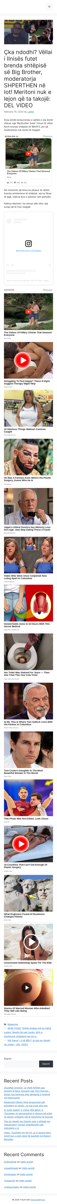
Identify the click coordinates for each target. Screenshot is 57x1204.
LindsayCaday (11, 1187)
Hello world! (26, 1162)
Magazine (13, 1024)
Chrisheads (10, 1174)
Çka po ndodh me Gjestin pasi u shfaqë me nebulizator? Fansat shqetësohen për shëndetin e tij (27, 1124)
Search (7, 1058)
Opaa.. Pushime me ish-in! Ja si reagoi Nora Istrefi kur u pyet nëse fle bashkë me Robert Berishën (27, 1136)
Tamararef (9, 1180)
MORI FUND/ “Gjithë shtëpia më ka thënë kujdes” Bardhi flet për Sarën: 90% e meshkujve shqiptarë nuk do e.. (27, 1032)
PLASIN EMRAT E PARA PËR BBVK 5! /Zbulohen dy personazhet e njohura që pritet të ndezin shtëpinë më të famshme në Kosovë (28, 1113)
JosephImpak (11, 1168)
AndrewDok (10, 1162)
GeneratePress (38, 1199)
